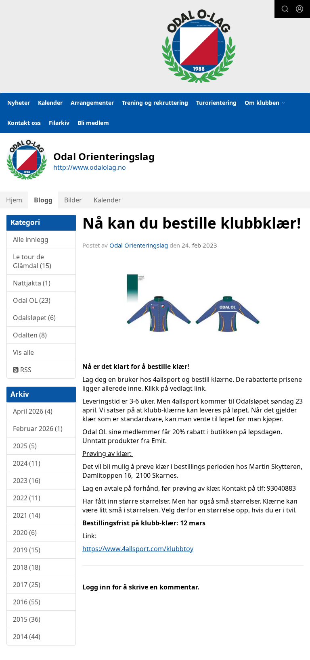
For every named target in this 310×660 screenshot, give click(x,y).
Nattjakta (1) (31, 283)
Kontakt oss (24, 123)
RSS (25, 369)
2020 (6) (25, 532)
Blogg (43, 200)
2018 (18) (26, 567)
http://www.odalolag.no (89, 167)
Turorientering (216, 102)
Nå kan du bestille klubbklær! (191, 223)
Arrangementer (92, 102)
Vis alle (23, 352)
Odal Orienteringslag (138, 245)
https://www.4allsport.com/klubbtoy (137, 548)
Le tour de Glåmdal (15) (32, 261)
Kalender (50, 102)
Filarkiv (59, 123)
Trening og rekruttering (155, 102)
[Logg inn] (299, 9)
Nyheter (18, 102)
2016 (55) (26, 602)
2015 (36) (26, 619)
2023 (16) (26, 480)
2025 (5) (25, 445)
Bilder (73, 200)
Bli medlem (93, 123)
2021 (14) (26, 515)
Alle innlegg (30, 239)
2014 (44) (26, 636)
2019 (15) (26, 549)
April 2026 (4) (32, 411)
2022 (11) (26, 497)
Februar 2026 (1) (38, 428)
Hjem (14, 200)
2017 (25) (26, 584)
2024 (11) (26, 463)
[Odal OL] (198, 46)
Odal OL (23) (31, 300)
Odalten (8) (30, 335)
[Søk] (285, 9)
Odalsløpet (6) (34, 317)
